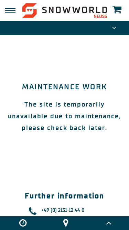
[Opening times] (22, 223)
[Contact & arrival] (65, 223)
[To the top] (108, 223)
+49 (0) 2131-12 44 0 (62, 210)
